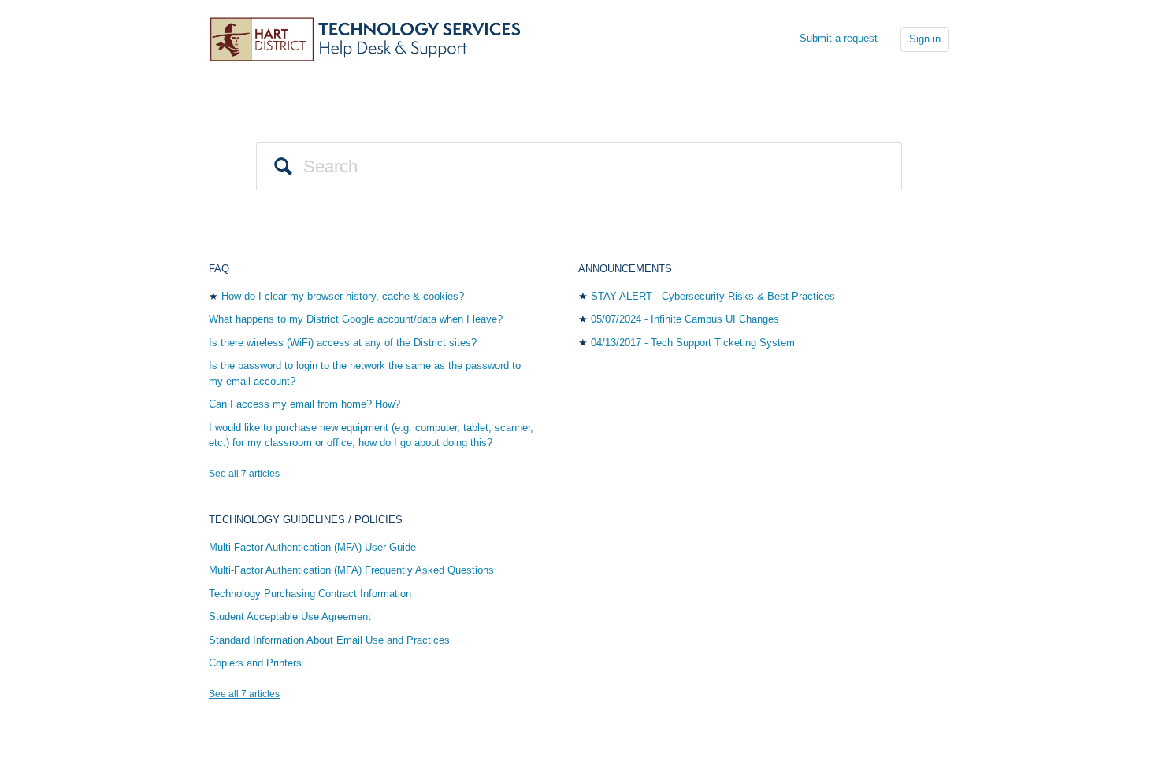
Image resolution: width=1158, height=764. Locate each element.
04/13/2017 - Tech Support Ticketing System (693, 343)
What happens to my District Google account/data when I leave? (356, 319)
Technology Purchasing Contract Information (310, 594)
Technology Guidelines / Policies (306, 520)
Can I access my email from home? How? (304, 404)
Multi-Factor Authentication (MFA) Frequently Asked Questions (351, 570)
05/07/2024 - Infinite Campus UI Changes (685, 319)
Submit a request (839, 38)
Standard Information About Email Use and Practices (329, 640)
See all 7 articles (244, 473)
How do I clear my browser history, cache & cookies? (342, 296)
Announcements (625, 269)
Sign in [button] (925, 39)
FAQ (219, 269)
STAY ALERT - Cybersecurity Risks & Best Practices (713, 296)
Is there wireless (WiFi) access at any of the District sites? (343, 343)
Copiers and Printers (255, 663)
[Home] (370, 38)
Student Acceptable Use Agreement (290, 616)
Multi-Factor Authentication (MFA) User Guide (312, 547)
